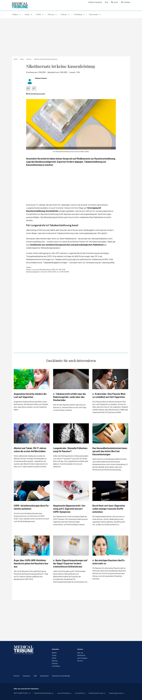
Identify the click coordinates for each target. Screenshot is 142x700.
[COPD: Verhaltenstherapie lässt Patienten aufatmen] (32, 491)
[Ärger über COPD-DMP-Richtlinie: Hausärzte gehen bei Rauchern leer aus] (32, 546)
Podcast (55, 663)
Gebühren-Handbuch (95, 2)
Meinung (54, 661)
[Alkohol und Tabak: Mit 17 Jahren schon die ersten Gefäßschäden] (32, 433)
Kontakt (16, 676)
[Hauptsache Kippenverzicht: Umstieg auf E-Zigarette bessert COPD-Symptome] (71, 491)
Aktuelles (55, 649)
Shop (106, 2)
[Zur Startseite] (20, 5)
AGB (35, 676)
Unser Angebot (82, 658)
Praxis (54, 655)
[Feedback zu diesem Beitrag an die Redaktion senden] (34, 88)
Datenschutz (44, 676)
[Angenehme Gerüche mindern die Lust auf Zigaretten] (32, 379)
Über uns (80, 653)
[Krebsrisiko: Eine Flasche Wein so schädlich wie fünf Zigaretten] (110, 379)
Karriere (80, 661)
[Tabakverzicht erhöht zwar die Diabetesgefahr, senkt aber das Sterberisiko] (71, 379)
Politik (54, 658)
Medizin (54, 653)
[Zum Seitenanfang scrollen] (138, 696)
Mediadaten (81, 655)
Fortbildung (56, 666)
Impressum (26, 676)
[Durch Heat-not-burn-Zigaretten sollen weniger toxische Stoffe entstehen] (110, 491)
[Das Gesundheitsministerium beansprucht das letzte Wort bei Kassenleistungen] (110, 433)
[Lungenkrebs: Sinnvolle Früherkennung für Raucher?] (71, 433)
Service (80, 649)
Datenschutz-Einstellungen (61, 676)
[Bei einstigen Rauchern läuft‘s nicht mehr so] (110, 546)
